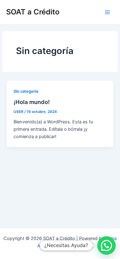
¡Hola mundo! (32, 102)
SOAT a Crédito (32, 11)
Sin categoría (26, 91)
